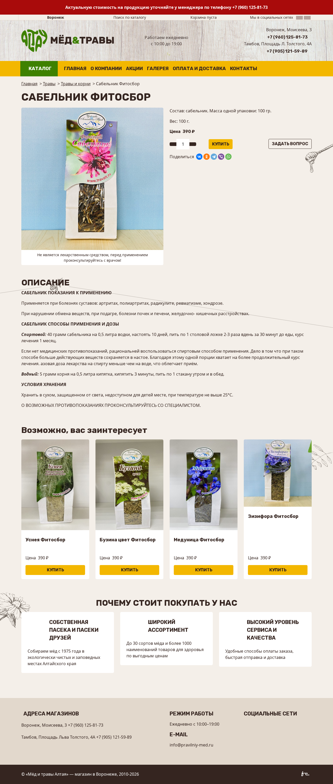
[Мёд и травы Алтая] (67, 40)
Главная (75, 68)
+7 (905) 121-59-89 (287, 51)
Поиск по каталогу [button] (129, 17)
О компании (106, 68)
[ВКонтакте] (199, 157)
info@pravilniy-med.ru (191, 745)
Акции (134, 68)
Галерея (158, 68)
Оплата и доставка (199, 68)
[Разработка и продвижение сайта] (306, 774)
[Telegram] (214, 157)
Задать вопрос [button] (290, 143)
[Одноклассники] (206, 157)
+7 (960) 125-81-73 (250, 7)
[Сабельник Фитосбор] (92, 178)
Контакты (243, 68)
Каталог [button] (40, 68)
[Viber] (221, 157)
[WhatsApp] (228, 157)
